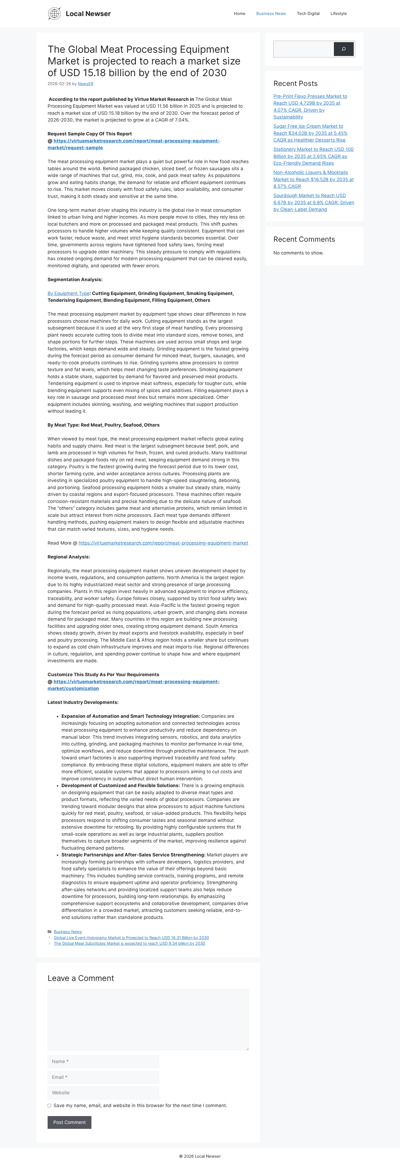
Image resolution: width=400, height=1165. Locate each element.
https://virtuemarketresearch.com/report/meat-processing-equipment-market (163, 543)
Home (239, 13)
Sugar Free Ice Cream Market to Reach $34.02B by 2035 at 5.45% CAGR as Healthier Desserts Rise (310, 133)
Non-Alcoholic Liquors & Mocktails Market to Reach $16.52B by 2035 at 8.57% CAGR (313, 179)
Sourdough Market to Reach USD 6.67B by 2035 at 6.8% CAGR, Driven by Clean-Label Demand (313, 202)
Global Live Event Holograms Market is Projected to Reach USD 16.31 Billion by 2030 (131, 937)
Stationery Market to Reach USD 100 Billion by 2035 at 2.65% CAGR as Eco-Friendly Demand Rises (313, 156)
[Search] (344, 49)
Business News (271, 13)
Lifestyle (339, 13)
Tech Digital (308, 13)
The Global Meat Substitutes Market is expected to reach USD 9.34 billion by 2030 (129, 943)
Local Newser (88, 14)
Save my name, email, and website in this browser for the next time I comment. (140, 1105)
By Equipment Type (69, 293)
